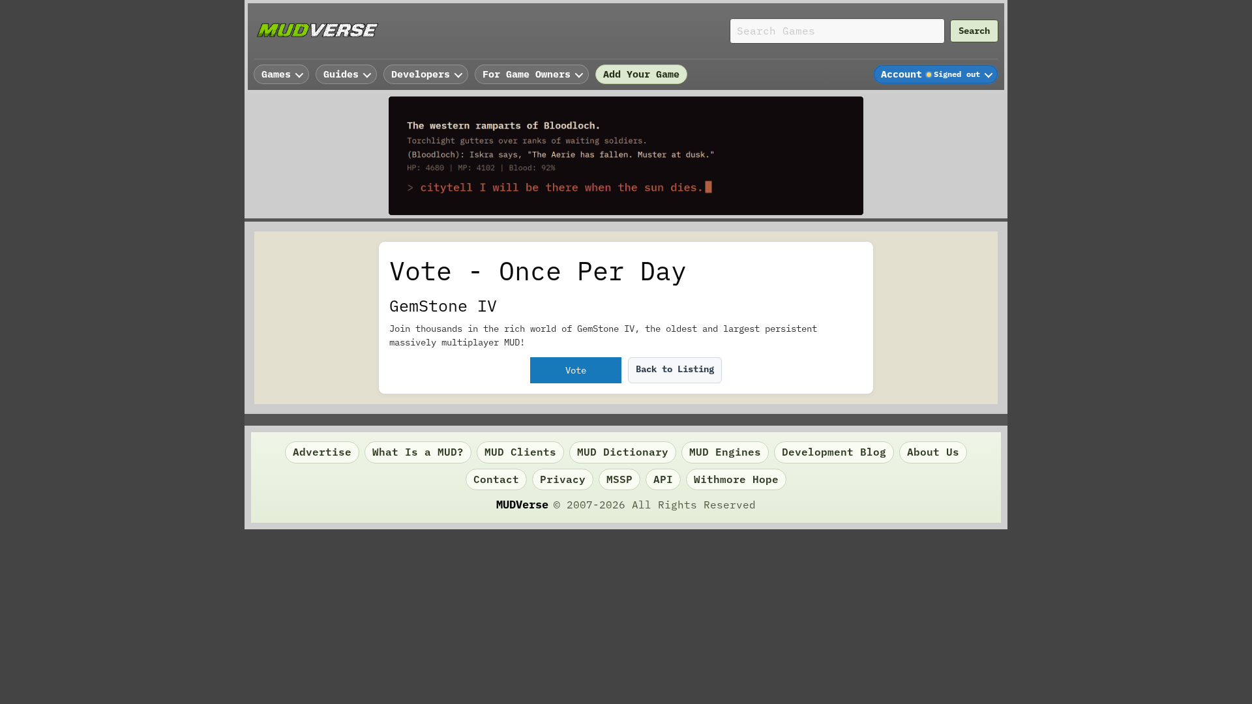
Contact (496, 479)
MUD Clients (520, 451)
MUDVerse (522, 504)
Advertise (322, 451)
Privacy (563, 479)
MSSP (619, 479)
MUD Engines (725, 451)
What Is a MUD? (418, 451)
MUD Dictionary (622, 451)
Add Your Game (641, 74)
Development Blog (834, 451)
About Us (933, 451)
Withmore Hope (736, 479)
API (663, 479)
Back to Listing (675, 369)
